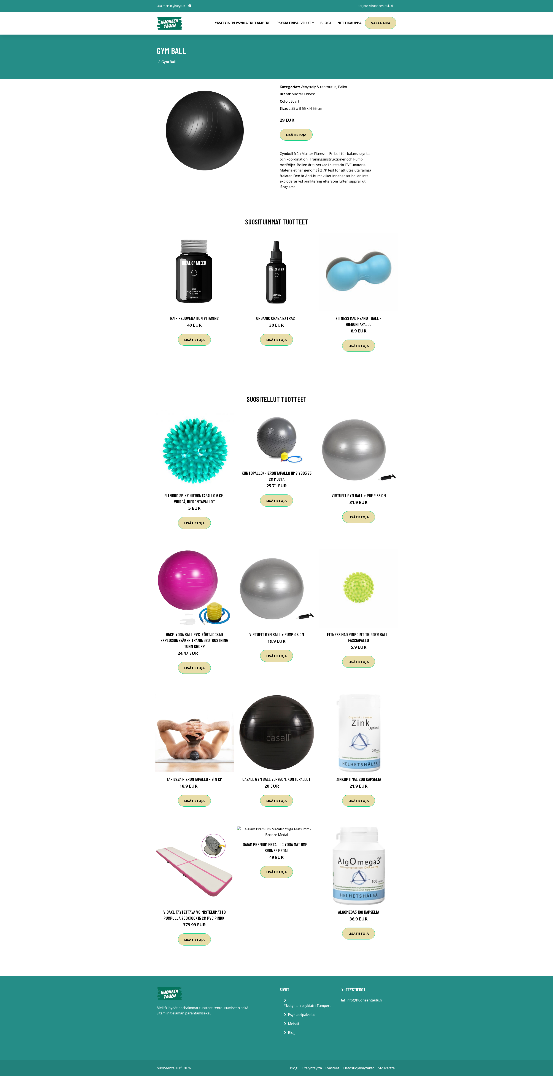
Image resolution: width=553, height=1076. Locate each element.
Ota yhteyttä (312, 1068)
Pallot (342, 86)
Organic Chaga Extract (276, 318)
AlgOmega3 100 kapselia (358, 912)
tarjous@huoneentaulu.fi (376, 6)
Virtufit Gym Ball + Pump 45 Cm (276, 634)
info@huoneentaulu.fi (364, 1000)
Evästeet (332, 1068)
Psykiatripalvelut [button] (293, 23)
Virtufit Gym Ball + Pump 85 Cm (359, 495)
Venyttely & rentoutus (318, 86)
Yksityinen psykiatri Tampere (242, 23)
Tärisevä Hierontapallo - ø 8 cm (194, 779)
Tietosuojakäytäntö (359, 1068)
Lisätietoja (296, 134)
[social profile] (190, 6)
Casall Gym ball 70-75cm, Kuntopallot (276, 779)
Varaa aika (380, 23)
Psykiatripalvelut (301, 1014)
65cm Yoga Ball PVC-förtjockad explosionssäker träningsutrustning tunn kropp (194, 640)
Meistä (293, 1023)
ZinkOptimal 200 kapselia (358, 779)
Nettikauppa (349, 23)
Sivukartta (386, 1068)
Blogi (325, 23)
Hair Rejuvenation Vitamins (194, 318)
